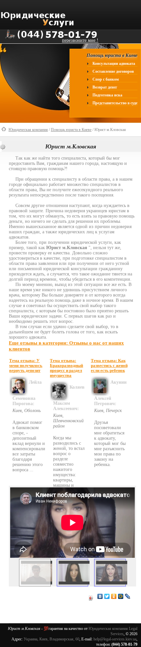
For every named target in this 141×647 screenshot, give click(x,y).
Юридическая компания (28, 129)
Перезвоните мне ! (80, 40)
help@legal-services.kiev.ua (114, 639)
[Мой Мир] (120, 596)
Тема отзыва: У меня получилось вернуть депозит (25, 365)
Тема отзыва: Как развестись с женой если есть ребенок (109, 365)
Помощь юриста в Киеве (71, 129)
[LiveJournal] (127, 596)
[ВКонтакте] (100, 596)
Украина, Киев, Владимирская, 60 (51, 639)
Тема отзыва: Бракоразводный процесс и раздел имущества (66, 368)
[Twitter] (107, 596)
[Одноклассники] (114, 596)
